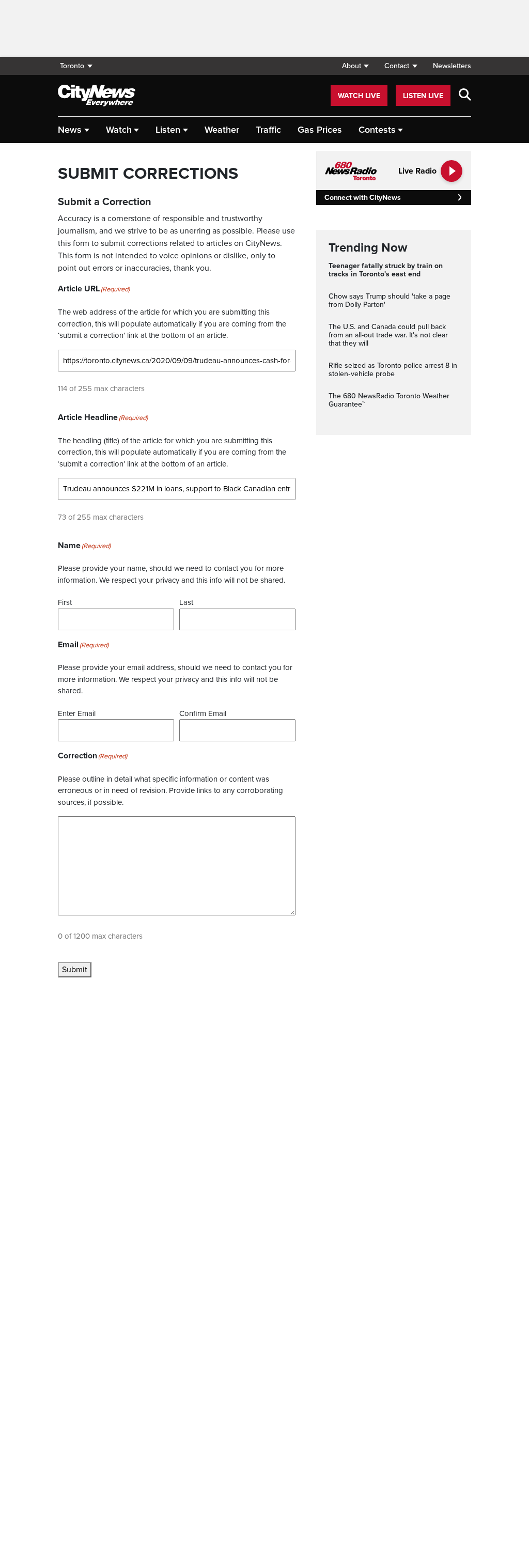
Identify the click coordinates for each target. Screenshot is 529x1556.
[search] (465, 95)
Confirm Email (202, 713)
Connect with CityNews (362, 197)
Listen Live (423, 95)
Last (186, 602)
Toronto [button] (72, 65)
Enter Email (77, 713)
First (65, 602)
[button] (355, 66)
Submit (74, 969)
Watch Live (359, 95)
